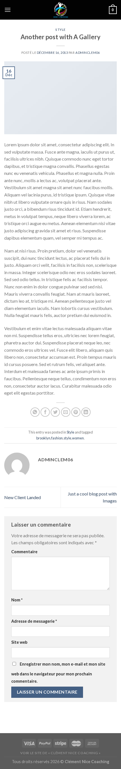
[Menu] (7, 10)
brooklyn (43, 438)
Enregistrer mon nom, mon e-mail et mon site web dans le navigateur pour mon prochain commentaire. (58, 673)
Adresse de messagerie (34, 621)
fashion (57, 438)
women (78, 438)
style (67, 438)
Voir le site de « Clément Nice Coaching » (60, 753)
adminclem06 (87, 52)
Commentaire (24, 551)
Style (60, 29)
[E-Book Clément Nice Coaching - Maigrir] (60, 10)
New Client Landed (22, 497)
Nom (17, 599)
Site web (19, 642)
